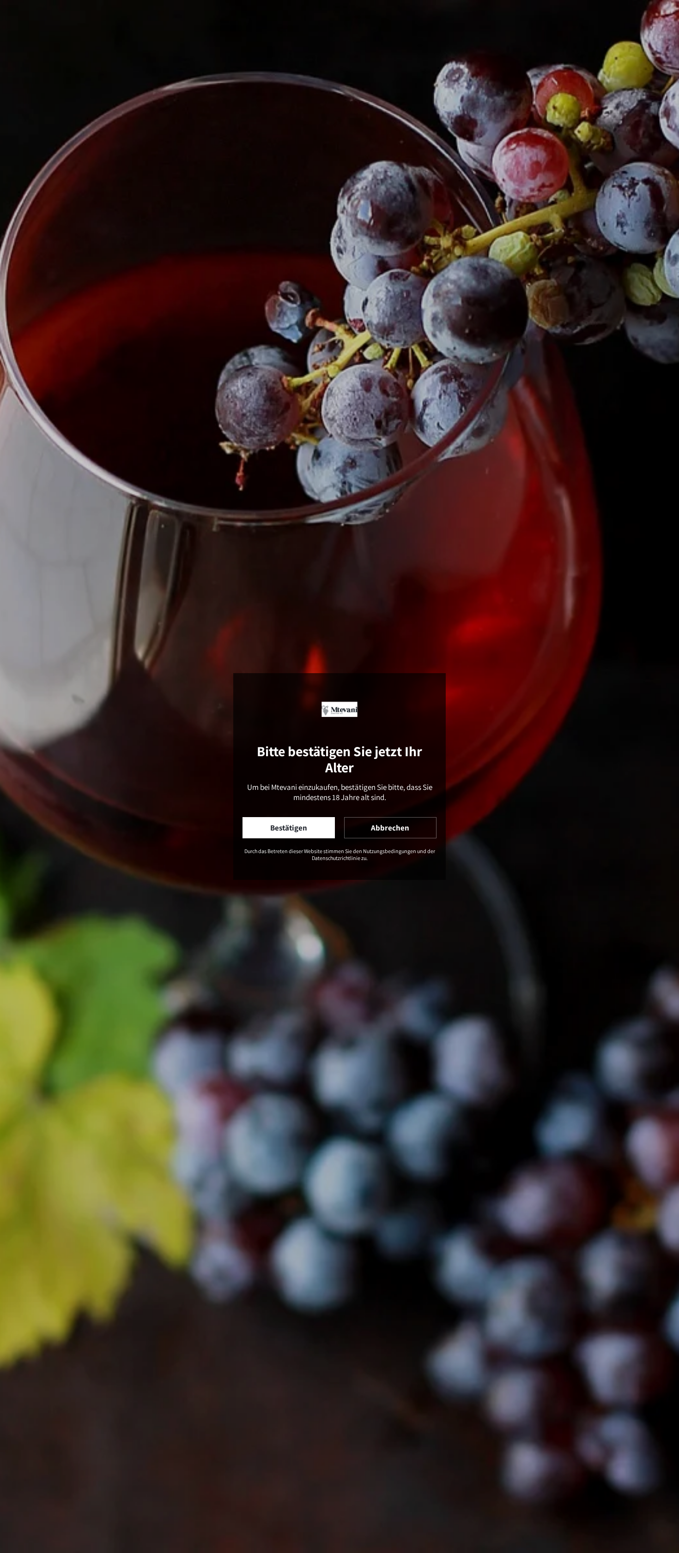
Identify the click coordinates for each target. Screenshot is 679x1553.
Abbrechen (390, 828)
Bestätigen (288, 828)
